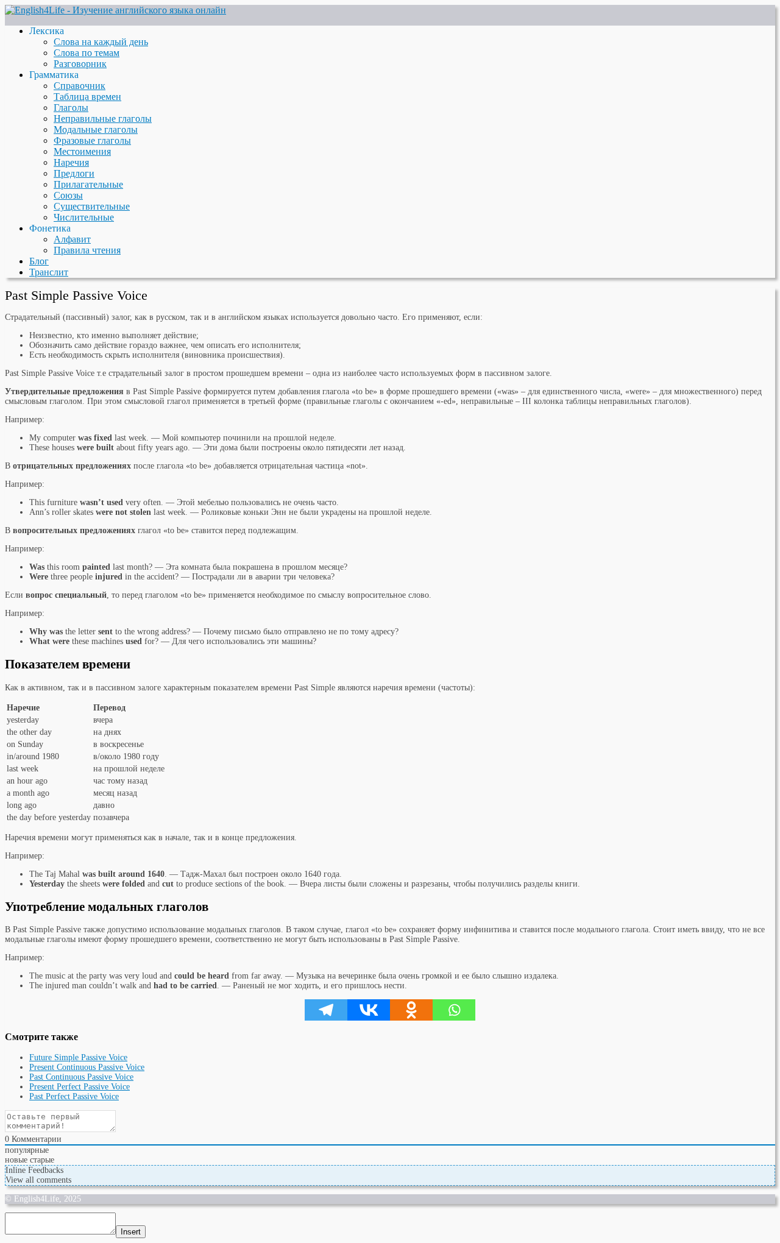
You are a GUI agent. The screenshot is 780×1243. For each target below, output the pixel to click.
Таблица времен (87, 96)
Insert (131, 1231)
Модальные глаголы (96, 129)
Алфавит (72, 239)
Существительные (92, 206)
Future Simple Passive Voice (78, 1057)
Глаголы (71, 107)
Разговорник (80, 63)
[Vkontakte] (368, 1010)
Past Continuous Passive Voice (81, 1077)
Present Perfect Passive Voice (79, 1086)
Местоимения (82, 151)
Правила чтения (87, 250)
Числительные (84, 217)
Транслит (48, 272)
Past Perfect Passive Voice (74, 1096)
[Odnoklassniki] (411, 1010)
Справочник (79, 85)
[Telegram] (326, 1010)
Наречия (71, 162)
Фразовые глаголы (92, 140)
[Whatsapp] (454, 1010)
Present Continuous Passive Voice (86, 1067)
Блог (39, 261)
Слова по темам (86, 53)
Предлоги (74, 173)
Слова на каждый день (101, 42)
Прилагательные (88, 184)
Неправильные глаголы (103, 118)
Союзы (68, 195)
